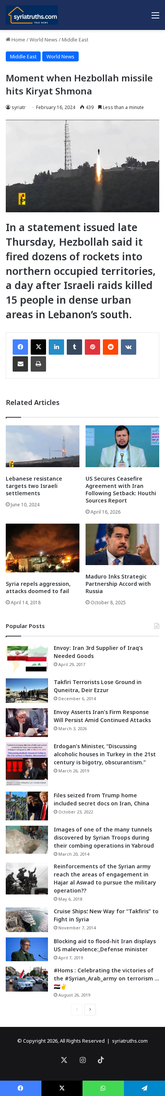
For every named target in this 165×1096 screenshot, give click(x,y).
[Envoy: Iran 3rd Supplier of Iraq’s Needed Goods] (27, 658)
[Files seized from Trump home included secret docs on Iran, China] (27, 806)
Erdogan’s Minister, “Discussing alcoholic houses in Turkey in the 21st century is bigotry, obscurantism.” (105, 754)
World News (44, 39)
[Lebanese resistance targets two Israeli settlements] (42, 446)
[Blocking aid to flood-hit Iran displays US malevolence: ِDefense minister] (27, 949)
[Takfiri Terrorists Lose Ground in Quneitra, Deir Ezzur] (27, 690)
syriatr (19, 107)
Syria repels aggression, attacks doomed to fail (38, 587)
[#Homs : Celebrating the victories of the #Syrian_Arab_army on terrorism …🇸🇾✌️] (27, 979)
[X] (38, 347)
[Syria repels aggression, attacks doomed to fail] (42, 548)
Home (17, 39)
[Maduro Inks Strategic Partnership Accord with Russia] (122, 544)
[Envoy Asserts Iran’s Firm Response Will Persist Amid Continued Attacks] (27, 722)
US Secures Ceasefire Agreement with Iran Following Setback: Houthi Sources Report (121, 489)
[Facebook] (20, 347)
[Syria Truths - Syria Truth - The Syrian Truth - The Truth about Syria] (32, 15)
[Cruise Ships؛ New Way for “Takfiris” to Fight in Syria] (27, 920)
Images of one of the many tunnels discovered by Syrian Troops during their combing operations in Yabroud (104, 837)
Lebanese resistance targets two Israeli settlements (34, 486)
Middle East (75, 39)
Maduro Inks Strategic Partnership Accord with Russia (118, 584)
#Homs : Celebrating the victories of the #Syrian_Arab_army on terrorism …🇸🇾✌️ (106, 978)
